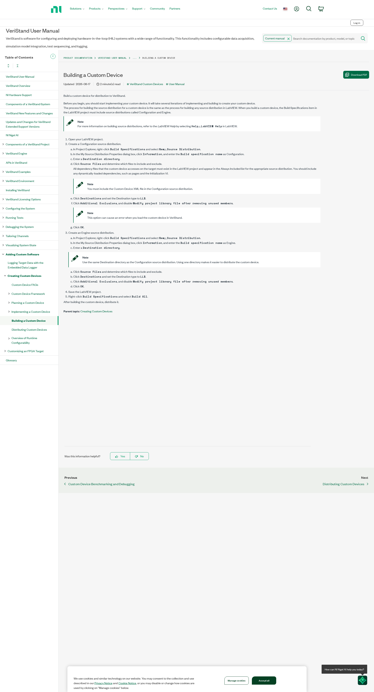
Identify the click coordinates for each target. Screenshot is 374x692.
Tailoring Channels (17, 236)
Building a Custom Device (29, 320)
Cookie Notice (127, 683)
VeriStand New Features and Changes (29, 113)
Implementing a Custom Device (30, 311)
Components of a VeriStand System (28, 104)
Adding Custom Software (22, 254)
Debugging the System (20, 227)
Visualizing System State (21, 245)
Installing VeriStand (18, 190)
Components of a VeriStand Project (27, 144)
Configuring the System (20, 208)
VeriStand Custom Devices (146, 84)
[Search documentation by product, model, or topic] (362, 38)
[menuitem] (77, 9)
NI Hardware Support (19, 95)
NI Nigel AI (12, 135)
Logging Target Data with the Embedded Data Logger (25, 264)
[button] (288, 39)
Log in (357, 23)
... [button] (134, 58)
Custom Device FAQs (25, 284)
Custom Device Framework (28, 293)
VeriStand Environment (20, 181)
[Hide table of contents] (53, 56)
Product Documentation (78, 58)
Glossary (11, 360)
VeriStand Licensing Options (23, 199)
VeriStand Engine (16, 153)
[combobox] (310, 38)
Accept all (264, 680)
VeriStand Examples (18, 172)
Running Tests (14, 217)
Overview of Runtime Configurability (24, 340)
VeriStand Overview (18, 86)
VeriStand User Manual (20, 76)
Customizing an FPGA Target (26, 351)
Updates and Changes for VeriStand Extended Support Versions (28, 124)
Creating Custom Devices (24, 276)
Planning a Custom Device (27, 302)
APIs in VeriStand (16, 162)
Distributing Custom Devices (29, 329)
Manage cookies (236, 680)
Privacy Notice (103, 683)
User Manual (176, 84)
